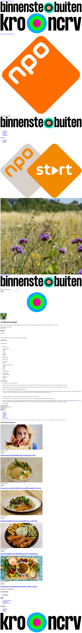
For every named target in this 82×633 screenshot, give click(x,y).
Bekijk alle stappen (4, 405)
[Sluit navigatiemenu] (0, 129)
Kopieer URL (5, 417)
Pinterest (4, 415)
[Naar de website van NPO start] (41, 114)
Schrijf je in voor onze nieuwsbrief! (7, 33)
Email (4, 416)
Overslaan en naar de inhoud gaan (6, 0)
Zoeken (1, 290)
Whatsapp (5, 413)
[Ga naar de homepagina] (41, 12)
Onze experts (5, 594)
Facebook (5, 412)
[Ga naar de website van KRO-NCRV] (41, 32)
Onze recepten (5, 595)
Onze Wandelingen (6, 602)
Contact (4, 603)
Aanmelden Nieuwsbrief (5, 275)
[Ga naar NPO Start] (41, 197)
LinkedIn (4, 414)
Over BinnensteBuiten (7, 600)
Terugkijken (5, 601)
